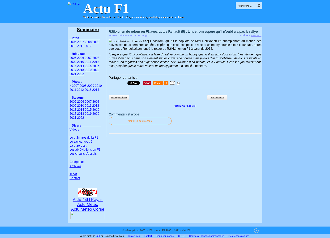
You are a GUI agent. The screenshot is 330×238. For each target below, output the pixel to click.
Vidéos (74, 129)
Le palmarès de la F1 (84, 137)
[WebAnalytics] (200, 230)
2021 (73, 74)
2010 (73, 46)
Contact (75, 178)
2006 (73, 42)
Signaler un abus (165, 236)
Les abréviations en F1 (85, 149)
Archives (75, 166)
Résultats (79, 53)
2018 (80, 69)
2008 (88, 42)
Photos (77, 81)
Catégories (77, 161)
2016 (95, 65)
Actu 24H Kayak (88, 199)
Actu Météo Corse (87, 209)
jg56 (98, 236)
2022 (80, 74)
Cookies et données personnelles (206, 236)
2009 (95, 42)
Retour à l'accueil (185, 105)
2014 (80, 65)
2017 (73, 69)
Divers (76, 125)
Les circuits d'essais (83, 153)
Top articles (134, 236)
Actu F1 (106, 8)
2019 (88, 69)
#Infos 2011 (256, 35)
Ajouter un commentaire (140, 121)
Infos (75, 38)
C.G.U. (181, 236)
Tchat (73, 174)
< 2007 (74, 85)
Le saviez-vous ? (81, 141)
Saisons (78, 97)
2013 (73, 65)
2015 (88, 65)
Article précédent (119, 97)
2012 (88, 46)
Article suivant (217, 97)
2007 (80, 42)
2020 (95, 69)
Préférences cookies (238, 236)
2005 (73, 57)
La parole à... (78, 145)
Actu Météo (87, 204)
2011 (80, 46)
